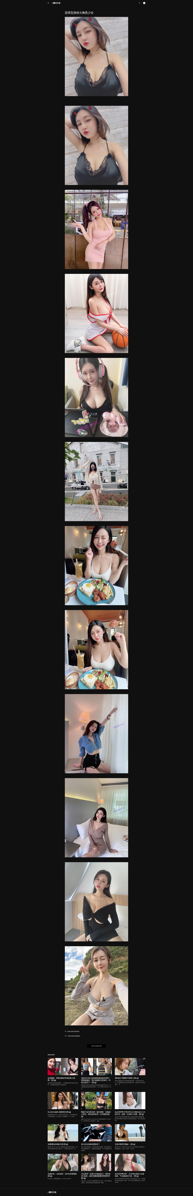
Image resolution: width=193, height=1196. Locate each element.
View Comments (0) (96, 1046)
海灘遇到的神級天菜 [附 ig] (58, 1144)
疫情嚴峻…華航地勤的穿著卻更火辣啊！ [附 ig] (61, 1079)
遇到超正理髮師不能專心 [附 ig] (127, 1078)
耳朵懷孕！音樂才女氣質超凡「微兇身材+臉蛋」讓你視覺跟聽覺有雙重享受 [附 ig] (95, 1176)
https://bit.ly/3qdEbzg (74, 1036)
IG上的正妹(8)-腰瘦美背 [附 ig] (59, 1112)
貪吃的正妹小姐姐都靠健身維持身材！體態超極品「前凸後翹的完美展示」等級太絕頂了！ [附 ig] (95, 1080)
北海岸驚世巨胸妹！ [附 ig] (125, 1144)
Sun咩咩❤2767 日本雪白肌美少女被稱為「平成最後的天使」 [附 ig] (129, 1175)
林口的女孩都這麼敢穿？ (90, 1144)
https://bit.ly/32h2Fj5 (73, 1031)
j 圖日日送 (56, 3)
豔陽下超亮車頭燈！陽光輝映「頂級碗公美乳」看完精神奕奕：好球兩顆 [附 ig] (95, 1114)
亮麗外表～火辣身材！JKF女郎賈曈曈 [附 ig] (62, 1175)
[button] (48, 3)
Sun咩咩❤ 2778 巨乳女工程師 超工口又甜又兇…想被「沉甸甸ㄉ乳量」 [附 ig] (130, 1113)
